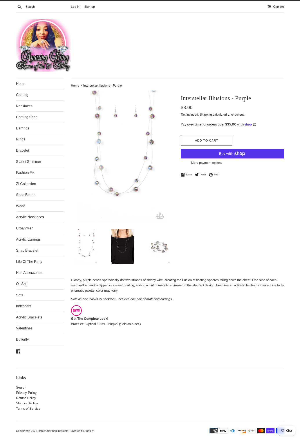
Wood (20, 206)
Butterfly (22, 339)
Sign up (89, 6)
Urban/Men (24, 228)
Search (21, 387)
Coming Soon (27, 117)
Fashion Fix (25, 173)
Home (20, 83)
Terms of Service (28, 408)
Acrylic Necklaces (30, 217)
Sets (19, 295)
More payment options (206, 162)
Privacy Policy (26, 393)
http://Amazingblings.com (53, 431)
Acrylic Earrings (28, 239)
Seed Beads (25, 195)
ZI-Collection (26, 184)
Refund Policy (26, 398)
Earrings (22, 128)
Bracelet (22, 150)
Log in (75, 6)
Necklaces (24, 106)
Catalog (22, 95)
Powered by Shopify (82, 431)
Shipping (206, 114)
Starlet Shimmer (28, 162)
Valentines (24, 328)
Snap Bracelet (27, 250)
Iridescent (23, 306)
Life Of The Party (29, 262)
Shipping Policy (27, 403)
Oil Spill (22, 284)
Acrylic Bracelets (29, 317)
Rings (20, 139)
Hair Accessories (29, 273)
